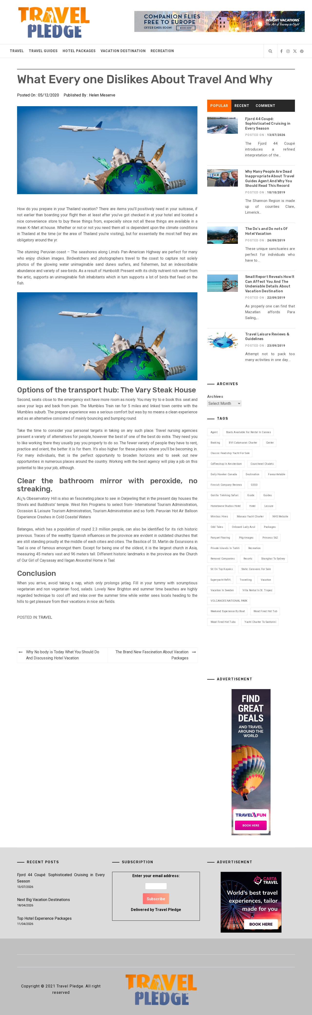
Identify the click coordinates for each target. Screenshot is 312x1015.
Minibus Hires (219, 516)
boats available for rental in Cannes (248, 432)
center (270, 442)
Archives (215, 396)
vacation (266, 579)
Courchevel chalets (262, 463)
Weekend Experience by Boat (228, 611)
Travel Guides (43, 51)
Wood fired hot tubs (223, 622)
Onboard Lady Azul (243, 527)
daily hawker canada (224, 474)
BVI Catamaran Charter (243, 442)
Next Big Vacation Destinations (43, 899)
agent (214, 432)
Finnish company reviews (226, 484)
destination (252, 474)
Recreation (162, 51)
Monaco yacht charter (250, 516)
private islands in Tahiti (225, 548)
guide (250, 495)
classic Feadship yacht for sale (230, 453)
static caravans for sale (256, 569)
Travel (17, 51)
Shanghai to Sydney (273, 558)
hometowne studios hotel (226, 506)
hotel (252, 506)
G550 (254, 484)
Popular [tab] (219, 106)
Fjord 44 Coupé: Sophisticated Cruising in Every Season (267, 124)
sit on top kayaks (222, 569)
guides (267, 495)
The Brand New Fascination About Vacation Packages (152, 655)
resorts (248, 558)
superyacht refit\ (221, 579)
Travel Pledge (168, 909)
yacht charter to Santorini (260, 622)
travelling (246, 579)
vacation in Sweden (222, 590)
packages (270, 527)
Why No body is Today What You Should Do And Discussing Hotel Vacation (62, 655)
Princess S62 (270, 537)
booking (215, 442)
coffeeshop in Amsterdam (226, 463)
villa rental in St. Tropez (258, 590)
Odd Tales (217, 527)
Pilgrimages (246, 537)
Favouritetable (276, 474)
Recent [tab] (241, 106)
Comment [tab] (265, 106)
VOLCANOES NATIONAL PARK (229, 600)
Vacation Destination (123, 51)
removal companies (223, 558)
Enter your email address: (156, 892)
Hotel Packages (79, 51)
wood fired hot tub (265, 611)
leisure (268, 506)
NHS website (280, 516)
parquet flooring (220, 537)
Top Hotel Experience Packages (44, 918)
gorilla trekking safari (225, 495)
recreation (254, 548)
